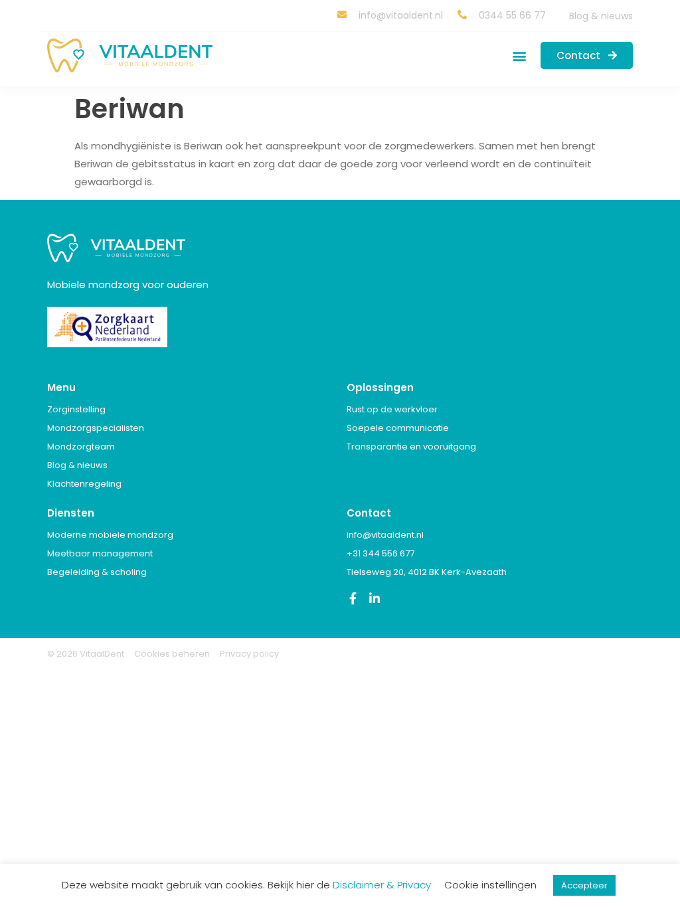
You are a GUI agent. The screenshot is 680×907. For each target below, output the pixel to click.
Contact (369, 513)
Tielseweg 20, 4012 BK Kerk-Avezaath (427, 572)
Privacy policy (249, 653)
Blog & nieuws (601, 16)
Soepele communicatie (398, 428)
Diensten (70, 513)
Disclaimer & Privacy (382, 885)
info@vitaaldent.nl (385, 535)
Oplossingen (380, 387)
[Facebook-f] (353, 598)
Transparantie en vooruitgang (411, 446)
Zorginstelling (76, 409)
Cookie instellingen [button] (490, 885)
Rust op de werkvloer (392, 409)
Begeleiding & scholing (97, 572)
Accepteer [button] (584, 885)
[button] (520, 55)
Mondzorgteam (81, 446)
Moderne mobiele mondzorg (110, 535)
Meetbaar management (100, 553)
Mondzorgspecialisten (95, 428)
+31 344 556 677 (380, 553)
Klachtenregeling (84, 483)
